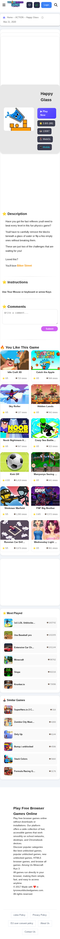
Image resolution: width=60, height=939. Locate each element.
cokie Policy (19, 915)
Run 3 (16, 868)
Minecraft (38, 865)
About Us (45, 923)
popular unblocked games (27, 854)
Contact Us (30, 932)
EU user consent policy (22, 923)
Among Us (27, 865)
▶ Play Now (44, 113)
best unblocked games (29, 850)
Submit (49, 329)
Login (46, 5)
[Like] (29, 5)
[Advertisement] (30, 582)
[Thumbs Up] (37, 5)
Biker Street (24, 265)
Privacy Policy (40, 915)
